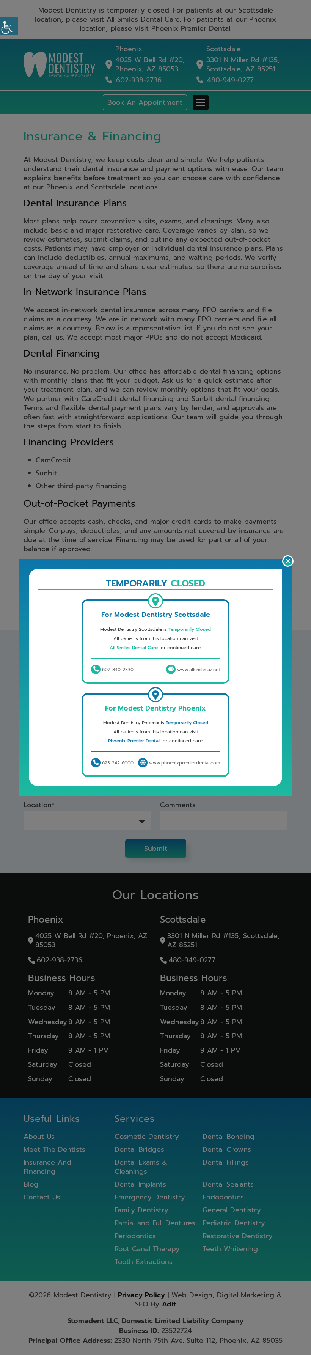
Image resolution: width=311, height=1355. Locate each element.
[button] (9, 26)
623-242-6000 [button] (117, 762)
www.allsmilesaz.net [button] (198, 669)
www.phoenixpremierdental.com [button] (184, 762)
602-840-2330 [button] (117, 669)
